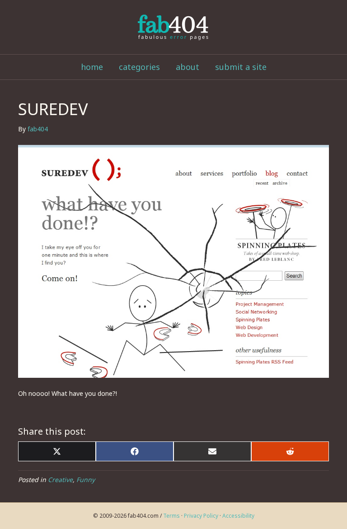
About (187, 66)
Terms (171, 516)
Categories (139, 66)
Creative (60, 479)
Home (92, 66)
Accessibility (238, 516)
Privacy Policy (201, 516)
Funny (85, 479)
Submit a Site (241, 66)
